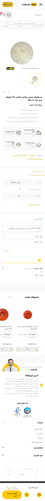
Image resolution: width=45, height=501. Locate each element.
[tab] (37, 171)
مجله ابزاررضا (38, 429)
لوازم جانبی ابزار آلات (30, 25)
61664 (32, 370)
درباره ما (40, 438)
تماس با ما (39, 433)
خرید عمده (7, 4)
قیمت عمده (22, 334)
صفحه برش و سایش (17, 25)
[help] (4, 14)
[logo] (29, 4)
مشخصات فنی (37, 171)
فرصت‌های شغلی (37, 442)
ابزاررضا (40, 25)
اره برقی (9, 474)
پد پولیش (6, 25)
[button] (5, 296)
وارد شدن (38, 219)
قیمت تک (32, 334)
